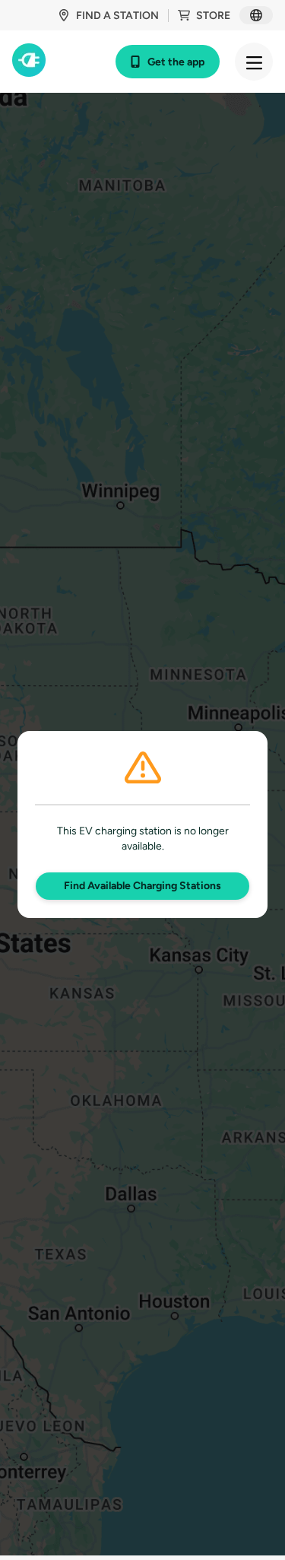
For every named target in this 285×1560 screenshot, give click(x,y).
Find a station (117, 15)
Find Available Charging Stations (142, 885)
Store (213, 15)
